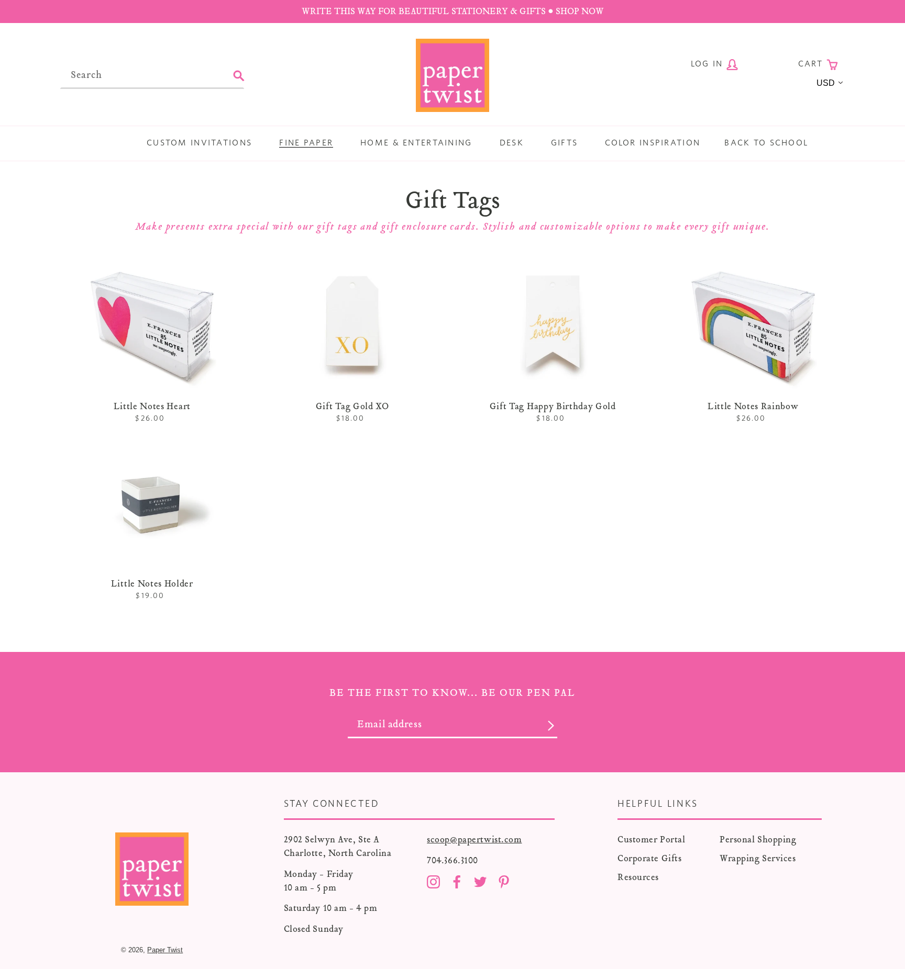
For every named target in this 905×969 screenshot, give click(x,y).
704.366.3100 (452, 860)
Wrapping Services (758, 858)
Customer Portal (651, 839)
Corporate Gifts (649, 858)
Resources (638, 877)
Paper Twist (165, 950)
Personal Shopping (758, 839)
